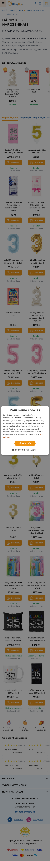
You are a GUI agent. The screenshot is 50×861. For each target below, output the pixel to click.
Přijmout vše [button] (25, 443)
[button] (25, 450)
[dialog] (25, 430)
